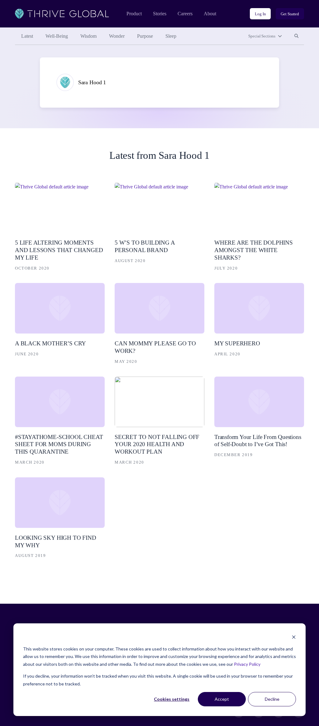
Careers (185, 13)
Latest (27, 36)
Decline (272, 699)
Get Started (290, 14)
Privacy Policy (247, 664)
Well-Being (56, 36)
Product (134, 13)
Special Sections (261, 36)
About (210, 13)
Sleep (170, 36)
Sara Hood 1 (92, 82)
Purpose (145, 36)
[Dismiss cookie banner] (294, 637)
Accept (222, 699)
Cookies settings (171, 699)
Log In (260, 14)
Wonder (117, 36)
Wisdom (88, 36)
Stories (159, 13)
